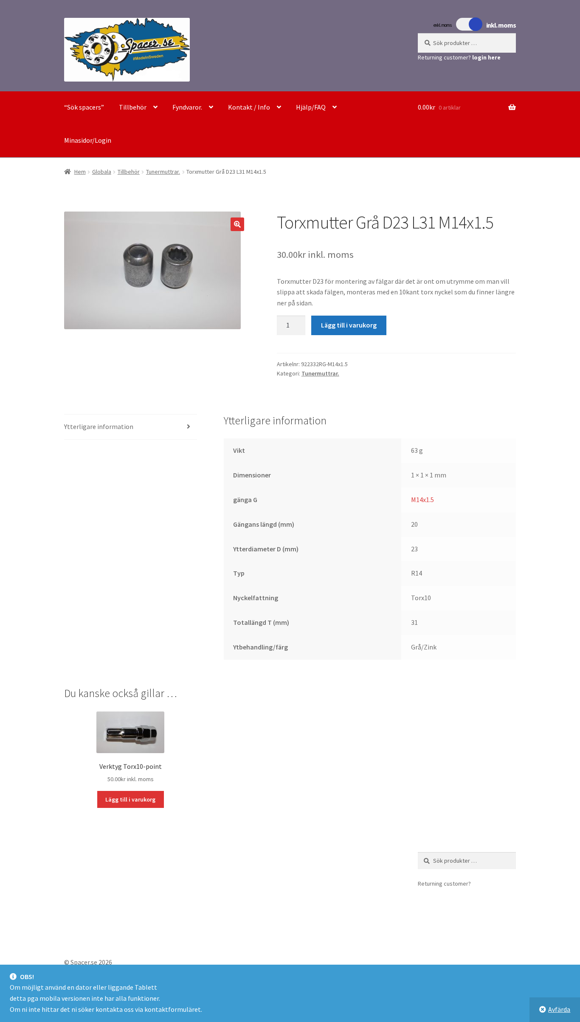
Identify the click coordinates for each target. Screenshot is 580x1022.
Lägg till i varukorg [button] (130, 799)
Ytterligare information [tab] (98, 426)
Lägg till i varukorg (349, 325)
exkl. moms (442, 25)
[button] (237, 224)
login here (486, 57)
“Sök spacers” (84, 107)
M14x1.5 (422, 499)
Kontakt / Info (249, 107)
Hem (80, 171)
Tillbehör (132, 107)
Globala (101, 171)
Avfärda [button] (559, 1009)
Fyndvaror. (187, 107)
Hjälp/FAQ (311, 107)
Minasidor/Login (87, 140)
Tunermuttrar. (163, 171)
